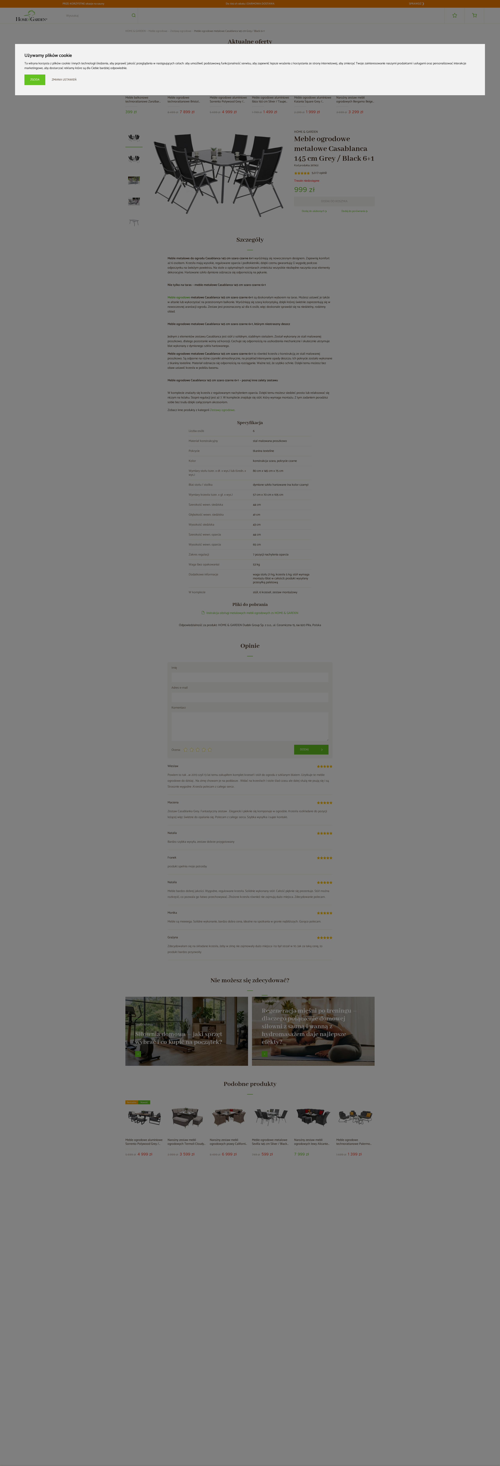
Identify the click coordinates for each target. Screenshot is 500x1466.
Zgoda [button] (34, 79)
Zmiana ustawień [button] (64, 79)
